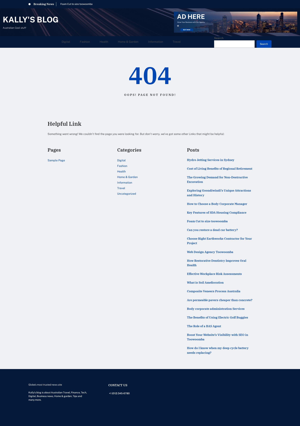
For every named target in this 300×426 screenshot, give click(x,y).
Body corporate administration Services (216, 309)
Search (218, 38)
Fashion (122, 166)
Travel (121, 188)
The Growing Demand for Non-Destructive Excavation (217, 179)
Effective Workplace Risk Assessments (214, 274)
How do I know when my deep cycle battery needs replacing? (218, 350)
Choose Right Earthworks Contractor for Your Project (219, 241)
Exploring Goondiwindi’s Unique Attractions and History (219, 192)
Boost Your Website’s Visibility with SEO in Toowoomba (217, 337)
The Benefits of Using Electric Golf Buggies (217, 317)
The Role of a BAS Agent (204, 326)
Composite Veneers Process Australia (213, 291)
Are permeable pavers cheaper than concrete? (219, 300)
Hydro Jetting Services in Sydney (210, 160)
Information (124, 182)
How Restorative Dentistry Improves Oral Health (216, 263)
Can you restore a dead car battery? (212, 230)
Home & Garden (127, 177)
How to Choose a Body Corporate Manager (217, 204)
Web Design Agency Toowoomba (210, 252)
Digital (121, 160)
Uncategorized (126, 193)
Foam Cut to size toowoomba (76, 4)
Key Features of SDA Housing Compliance (216, 212)
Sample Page (56, 160)
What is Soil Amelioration (205, 282)
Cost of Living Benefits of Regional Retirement (219, 169)
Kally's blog (31, 19)
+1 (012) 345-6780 (119, 393)
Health (121, 171)
